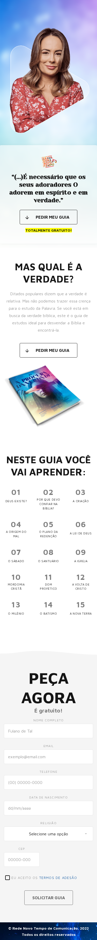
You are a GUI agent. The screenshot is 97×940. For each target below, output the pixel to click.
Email (48, 746)
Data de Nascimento (48, 797)
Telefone (48, 772)
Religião (48, 823)
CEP (21, 849)
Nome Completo (48, 720)
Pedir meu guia (52, 217)
